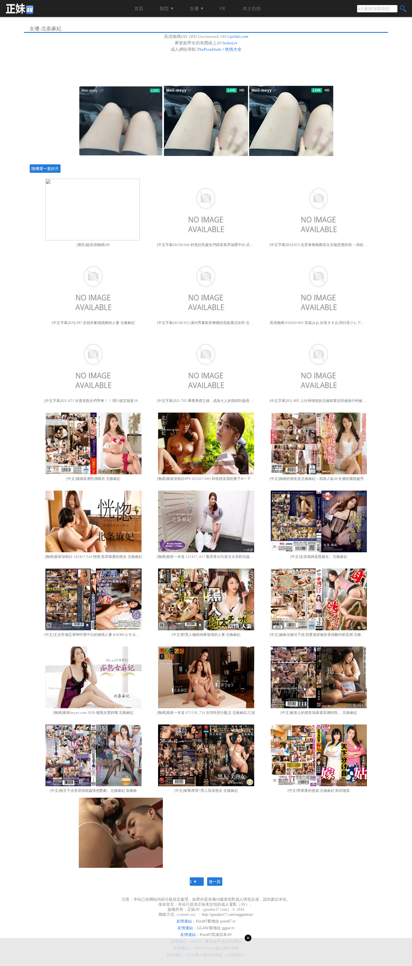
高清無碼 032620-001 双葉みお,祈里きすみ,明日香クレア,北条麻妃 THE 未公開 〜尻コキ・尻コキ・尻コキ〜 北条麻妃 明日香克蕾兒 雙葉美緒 (319, 323)
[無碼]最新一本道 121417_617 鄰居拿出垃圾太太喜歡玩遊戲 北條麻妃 (206, 557)
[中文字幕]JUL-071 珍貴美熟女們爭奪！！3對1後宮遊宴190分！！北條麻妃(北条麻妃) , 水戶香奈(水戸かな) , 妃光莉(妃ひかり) (93, 401)
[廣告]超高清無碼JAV (93, 245)
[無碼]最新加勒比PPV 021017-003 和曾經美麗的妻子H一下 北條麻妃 (206, 479)
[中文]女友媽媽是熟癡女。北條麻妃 (318, 557)
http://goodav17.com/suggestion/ (227, 914)
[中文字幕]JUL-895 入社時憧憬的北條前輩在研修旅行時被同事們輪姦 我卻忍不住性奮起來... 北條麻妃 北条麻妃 (319, 401)
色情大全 (233, 49)
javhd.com (239, 36)
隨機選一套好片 (45, 168)
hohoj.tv (230, 43)
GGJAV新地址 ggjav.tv (216, 928)
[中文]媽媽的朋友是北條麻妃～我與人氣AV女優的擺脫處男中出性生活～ (319, 479)
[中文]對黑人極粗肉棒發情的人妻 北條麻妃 (206, 635)
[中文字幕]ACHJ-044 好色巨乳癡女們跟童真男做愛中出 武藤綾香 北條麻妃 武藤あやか (206, 245)
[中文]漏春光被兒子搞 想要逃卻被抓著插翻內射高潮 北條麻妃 (319, 635)
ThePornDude (209, 49)
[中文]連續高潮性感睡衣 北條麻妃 (93, 479)
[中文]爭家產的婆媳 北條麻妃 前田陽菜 (319, 790)
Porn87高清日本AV (216, 935)
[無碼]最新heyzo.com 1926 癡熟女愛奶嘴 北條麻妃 (93, 712)
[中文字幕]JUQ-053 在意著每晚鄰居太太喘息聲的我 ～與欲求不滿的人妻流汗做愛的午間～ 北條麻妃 (319, 245)
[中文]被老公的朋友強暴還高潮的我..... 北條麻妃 (319, 712)
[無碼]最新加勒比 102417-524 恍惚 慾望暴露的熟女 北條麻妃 (93, 557)
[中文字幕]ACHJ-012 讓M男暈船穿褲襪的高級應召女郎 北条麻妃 (206, 323)
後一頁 (215, 881)
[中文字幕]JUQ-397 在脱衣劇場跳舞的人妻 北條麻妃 (93, 323)
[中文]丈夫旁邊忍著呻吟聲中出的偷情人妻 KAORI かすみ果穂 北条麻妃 (93, 635)
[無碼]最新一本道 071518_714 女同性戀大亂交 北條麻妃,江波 (206, 712)
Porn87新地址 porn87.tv (216, 921)
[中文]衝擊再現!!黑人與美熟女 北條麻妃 (206, 790)
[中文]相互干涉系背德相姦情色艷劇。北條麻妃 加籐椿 (93, 790)
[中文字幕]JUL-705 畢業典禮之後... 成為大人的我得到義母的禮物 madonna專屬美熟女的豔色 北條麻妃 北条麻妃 (206, 401)
